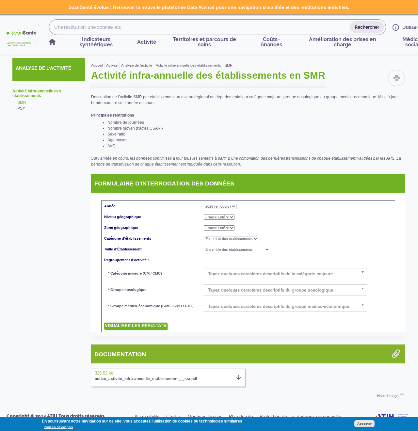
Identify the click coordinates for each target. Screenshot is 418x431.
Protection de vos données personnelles (301, 416)
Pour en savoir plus (58, 427)
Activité (146, 42)
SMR (21, 102)
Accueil (97, 65)
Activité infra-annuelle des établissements (36, 93)
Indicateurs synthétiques (96, 42)
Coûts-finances (271, 42)
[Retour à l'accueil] (23, 34)
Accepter (364, 423)
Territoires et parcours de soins (204, 42)
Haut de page (387, 396)
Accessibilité (147, 416)
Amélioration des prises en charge (342, 42)
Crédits (173, 416)
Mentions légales (204, 416)
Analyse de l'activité (136, 65)
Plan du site (241, 416)
